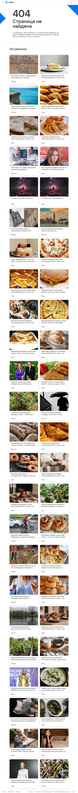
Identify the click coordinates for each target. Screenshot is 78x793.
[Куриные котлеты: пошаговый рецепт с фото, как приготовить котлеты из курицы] (54, 375)
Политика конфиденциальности (62, 791)
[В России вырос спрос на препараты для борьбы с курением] (24, 590)
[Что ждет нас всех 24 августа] (54, 191)
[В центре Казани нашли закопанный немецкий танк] (24, 222)
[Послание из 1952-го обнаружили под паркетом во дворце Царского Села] (24, 69)
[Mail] (6, 2)
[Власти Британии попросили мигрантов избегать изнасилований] (54, 222)
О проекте (31, 791)
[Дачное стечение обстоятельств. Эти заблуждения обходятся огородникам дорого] (24, 559)
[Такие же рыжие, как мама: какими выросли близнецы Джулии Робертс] (24, 375)
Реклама (18, 791)
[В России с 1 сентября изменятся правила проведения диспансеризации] (24, 161)
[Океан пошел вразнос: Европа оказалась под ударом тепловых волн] (24, 99)
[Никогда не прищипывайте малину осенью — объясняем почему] (24, 406)
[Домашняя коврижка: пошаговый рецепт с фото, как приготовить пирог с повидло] (24, 345)
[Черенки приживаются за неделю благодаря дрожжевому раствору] (24, 651)
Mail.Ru (4, 791)
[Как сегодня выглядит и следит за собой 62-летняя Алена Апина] (54, 161)
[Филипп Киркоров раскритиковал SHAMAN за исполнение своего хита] (24, 681)
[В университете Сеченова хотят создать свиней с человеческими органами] (24, 436)
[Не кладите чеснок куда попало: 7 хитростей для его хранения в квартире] (54, 773)
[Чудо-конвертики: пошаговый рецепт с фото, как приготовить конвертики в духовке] (54, 99)
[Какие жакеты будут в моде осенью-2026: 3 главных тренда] (24, 743)
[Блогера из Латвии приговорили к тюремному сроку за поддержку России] (24, 712)
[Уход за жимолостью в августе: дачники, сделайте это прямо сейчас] (54, 498)
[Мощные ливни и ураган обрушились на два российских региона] (24, 528)
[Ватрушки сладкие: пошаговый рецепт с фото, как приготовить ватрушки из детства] (54, 528)
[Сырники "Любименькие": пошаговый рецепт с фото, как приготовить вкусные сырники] (54, 130)
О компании (10, 791)
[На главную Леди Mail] (10, 2)
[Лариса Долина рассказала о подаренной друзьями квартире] (24, 773)
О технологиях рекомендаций (43, 791)
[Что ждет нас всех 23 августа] (24, 191)
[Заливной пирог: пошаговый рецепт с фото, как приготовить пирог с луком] (54, 283)
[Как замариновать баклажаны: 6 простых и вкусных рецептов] (54, 712)
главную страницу (33, 36)
